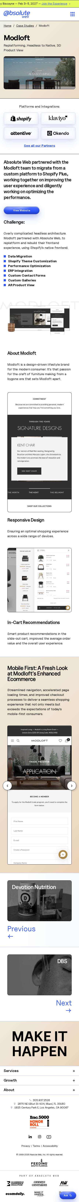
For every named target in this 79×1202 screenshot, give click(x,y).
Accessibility (50, 1145)
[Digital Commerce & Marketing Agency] (22, 14)
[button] (7, 785)
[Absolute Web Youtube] (49, 1137)
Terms (36, 1145)
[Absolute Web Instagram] (39, 1137)
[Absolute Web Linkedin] (30, 1137)
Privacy (25, 1145)
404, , (41, 1103)
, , (41, 1107)
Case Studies (25, 25)
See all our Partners (39, 145)
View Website (21, 210)
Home (7, 25)
